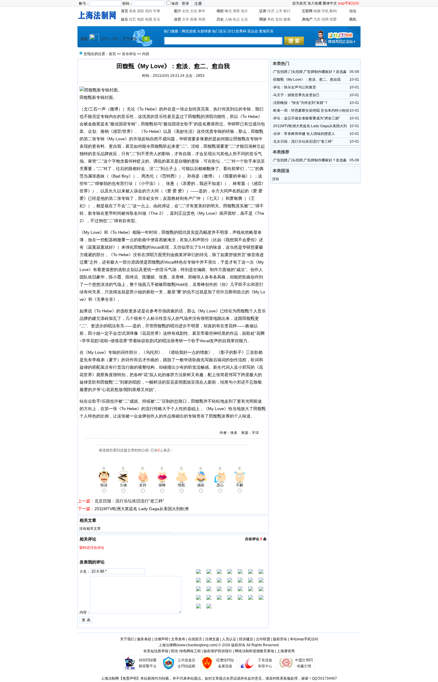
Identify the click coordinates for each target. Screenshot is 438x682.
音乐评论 (129, 54)
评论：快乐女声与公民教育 (294, 87)
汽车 (317, 19)
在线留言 (195, 639)
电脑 (317, 11)
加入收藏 (314, 3)
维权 (220, 11)
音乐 (156, 19)
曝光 (228, 11)
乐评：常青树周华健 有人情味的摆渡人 (304, 134)
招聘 (325, 19)
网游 (262, 19)
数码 (333, 11)
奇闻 (201, 19)
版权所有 (280, 639)
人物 (228, 19)
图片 (177, 11)
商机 (352, 19)
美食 (132, 11)
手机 (325, 11)
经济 (270, 11)
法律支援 (212, 639)
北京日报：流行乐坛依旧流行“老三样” (129, 501)
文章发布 (178, 639)
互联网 (307, 11)
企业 (244, 19)
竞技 (278, 19)
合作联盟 (263, 639)
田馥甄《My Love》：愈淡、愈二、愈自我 (307, 79)
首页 (124, 11)
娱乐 (124, 19)
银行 (287, 11)
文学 (185, 19)
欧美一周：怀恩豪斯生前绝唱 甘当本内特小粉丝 (311, 110)
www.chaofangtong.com (197, 645)
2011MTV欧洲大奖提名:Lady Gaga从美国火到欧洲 (141, 508)
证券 (262, 11)
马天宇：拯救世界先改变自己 (296, 95)
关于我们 (127, 639)
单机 (270, 19)
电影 (140, 19)
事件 (201, 11)
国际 (140, 11)
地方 (244, 11)
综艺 (132, 19)
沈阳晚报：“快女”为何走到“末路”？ (300, 103)
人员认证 (229, 639)
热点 (236, 19)
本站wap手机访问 (304, 639)
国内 (148, 11)
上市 (278, 11)
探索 (193, 19)
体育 (177, 19)
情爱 (333, 19)
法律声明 (161, 639)
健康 (287, 19)
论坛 (352, 11)
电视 (148, 19)
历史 (220, 19)
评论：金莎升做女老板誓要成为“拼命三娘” (306, 118)
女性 (185, 11)
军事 (156, 11)
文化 (193, 11)
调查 (236, 11)
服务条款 (144, 639)
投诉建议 (246, 639)
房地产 (307, 19)
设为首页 (299, 3)
